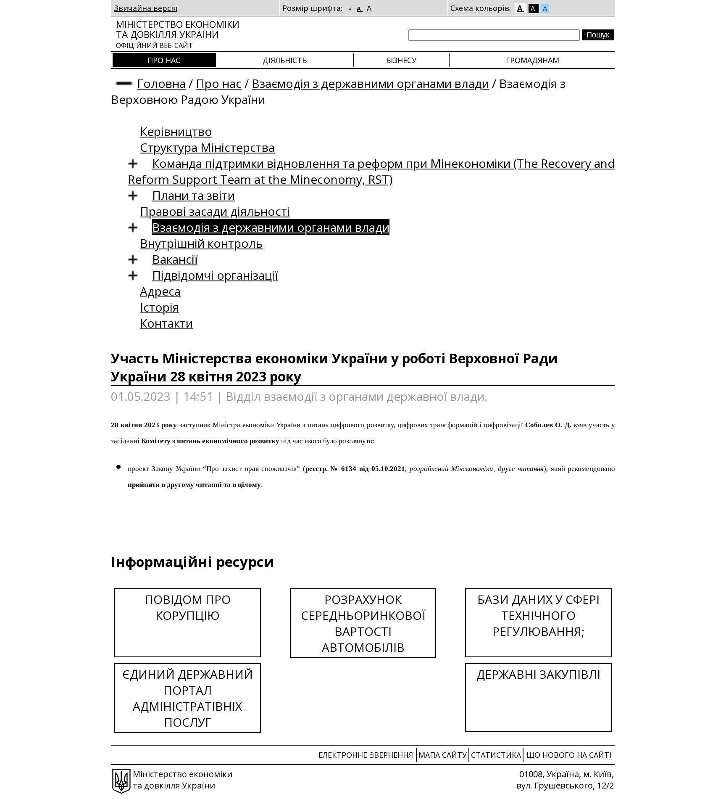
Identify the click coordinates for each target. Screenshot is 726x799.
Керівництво (176, 131)
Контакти (166, 323)
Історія (159, 307)
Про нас (163, 60)
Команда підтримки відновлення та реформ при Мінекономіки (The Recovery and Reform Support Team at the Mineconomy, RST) (371, 171)
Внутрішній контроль (201, 243)
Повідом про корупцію (188, 607)
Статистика (496, 755)
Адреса (160, 291)
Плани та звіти (193, 195)
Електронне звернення (365, 755)
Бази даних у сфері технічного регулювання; (538, 615)
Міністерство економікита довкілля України (177, 34)
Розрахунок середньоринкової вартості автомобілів (363, 623)
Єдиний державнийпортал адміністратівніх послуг (187, 698)
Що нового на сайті (568, 755)
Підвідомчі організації (215, 275)
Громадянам (532, 60)
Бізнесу (401, 60)
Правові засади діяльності (215, 211)
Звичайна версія (145, 8)
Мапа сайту (442, 755)
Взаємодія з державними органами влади (370, 83)
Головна (161, 83)
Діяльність (285, 60)
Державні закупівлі (538, 674)
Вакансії (174, 259)
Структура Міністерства (207, 147)
